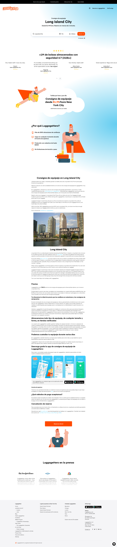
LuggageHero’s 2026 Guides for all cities (24, 531)
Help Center (18, 523)
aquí (52, 391)
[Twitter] (95, 529)
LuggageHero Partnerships (23, 521)
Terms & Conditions (19, 535)
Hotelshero (17, 517)
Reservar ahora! (58, 424)
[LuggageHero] (10, 10)
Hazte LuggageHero (19, 515)
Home (16, 506)
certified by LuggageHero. (46, 210)
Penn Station (43, 508)
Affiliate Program (19, 519)
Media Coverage (20, 529)
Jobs (18, 512)
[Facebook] (93, 529)
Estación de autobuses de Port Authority (49, 512)
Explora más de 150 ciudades (71, 519)
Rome (66, 515)
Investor (18, 510)
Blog (16, 514)
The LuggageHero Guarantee (23, 525)
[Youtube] (99, 529)
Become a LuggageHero (98, 8)
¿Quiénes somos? (19, 508)
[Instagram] (97, 529)
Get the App (110, 8)
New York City (44, 258)
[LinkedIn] (101, 529)
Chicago (67, 508)
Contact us (87, 529)
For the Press (18, 527)
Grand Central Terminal (45, 506)
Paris (66, 514)
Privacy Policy (18, 533)
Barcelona (67, 506)
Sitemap (17, 536)
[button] (114, 544)
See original (53, 66)
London (66, 510)
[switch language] (89, 8)
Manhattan (60, 254)
